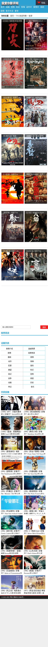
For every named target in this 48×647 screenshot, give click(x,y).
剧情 (2, 11)
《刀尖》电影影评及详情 (12, 20)
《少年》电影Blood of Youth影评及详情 (34, 20)
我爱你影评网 (10, 3)
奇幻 (12, 374)
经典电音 (34, 353)
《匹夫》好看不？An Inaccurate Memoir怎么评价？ (11, 251)
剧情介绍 (12, 349)
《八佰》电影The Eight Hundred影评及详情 (34, 212)
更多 (17, 11)
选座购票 (34, 349)
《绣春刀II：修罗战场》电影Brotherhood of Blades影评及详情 (34, 97)
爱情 (34, 357)
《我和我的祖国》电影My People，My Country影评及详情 (35, 174)
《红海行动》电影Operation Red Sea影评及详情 (11, 136)
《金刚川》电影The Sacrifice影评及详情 (33, 251)
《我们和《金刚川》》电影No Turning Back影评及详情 (34, 59)
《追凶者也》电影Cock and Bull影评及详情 (11, 97)
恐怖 (13, 7)
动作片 (29, 7)
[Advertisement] (24, 623)
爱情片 (36, 7)
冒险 (34, 366)
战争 (12, 378)
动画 (8, 7)
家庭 (34, 378)
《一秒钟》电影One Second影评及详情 (10, 174)
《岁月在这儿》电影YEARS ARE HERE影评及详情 (11, 59)
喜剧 (42, 7)
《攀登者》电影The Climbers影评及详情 (10, 212)
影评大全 (9, 11)
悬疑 (12, 370)
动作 (12, 361)
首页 (2, 7)
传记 (12, 387)
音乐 (34, 387)
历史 (34, 382)
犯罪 (12, 366)
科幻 (18, 7)
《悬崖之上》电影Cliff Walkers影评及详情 (34, 136)
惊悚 (23, 7)
